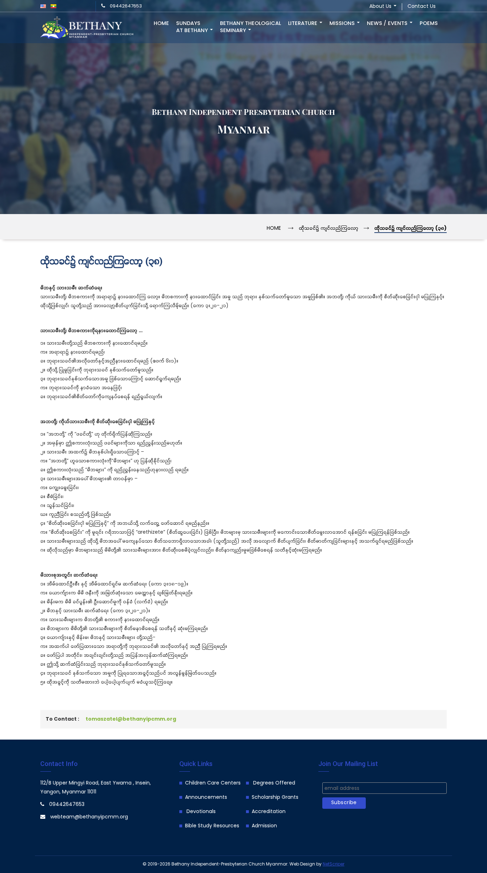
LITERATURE (303, 23)
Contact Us (421, 7)
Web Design (302, 864)
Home (161, 23)
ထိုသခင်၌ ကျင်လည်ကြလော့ (328, 228)
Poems (429, 23)
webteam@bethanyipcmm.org (89, 817)
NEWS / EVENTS (388, 23)
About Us (381, 7)
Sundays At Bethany (192, 27)
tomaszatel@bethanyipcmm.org (131, 719)
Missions (342, 23)
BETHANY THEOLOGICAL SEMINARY (250, 27)
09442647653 (126, 6)
